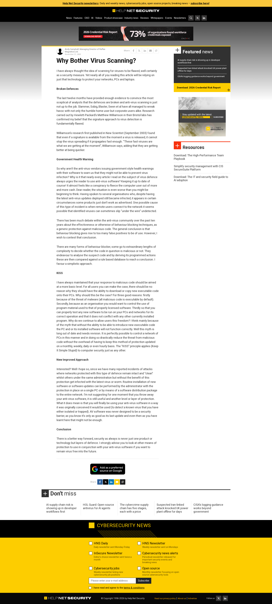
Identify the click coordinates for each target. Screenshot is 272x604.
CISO (87, 18)
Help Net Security (136, 598)
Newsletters (180, 18)
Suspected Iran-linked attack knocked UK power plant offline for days (172, 508)
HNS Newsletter (153, 543)
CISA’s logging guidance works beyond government (201, 76)
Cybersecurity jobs (106, 568)
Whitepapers (157, 18)
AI (92, 18)
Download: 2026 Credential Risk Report (199, 87)
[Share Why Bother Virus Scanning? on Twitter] (139, 50)
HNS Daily (101, 543)
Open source (151, 568)
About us (182, 598)
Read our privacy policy (165, 598)
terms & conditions (134, 587)
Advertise (192, 598)
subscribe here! (200, 3)
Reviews (144, 18)
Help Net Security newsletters (81, 3)
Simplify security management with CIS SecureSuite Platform (198, 168)
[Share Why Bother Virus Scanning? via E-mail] (150, 50)
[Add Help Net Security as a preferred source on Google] (156, 50)
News (69, 18)
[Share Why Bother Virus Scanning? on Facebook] (133, 50)
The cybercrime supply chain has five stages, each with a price (134, 508)
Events (168, 18)
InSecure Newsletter (108, 553)
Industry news (131, 18)
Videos (98, 18)
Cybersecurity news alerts (160, 553)
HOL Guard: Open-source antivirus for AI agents (98, 506)
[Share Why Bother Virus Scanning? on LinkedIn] (144, 50)
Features (78, 18)
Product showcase (113, 18)
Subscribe (143, 580)
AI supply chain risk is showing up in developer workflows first (61, 508)
